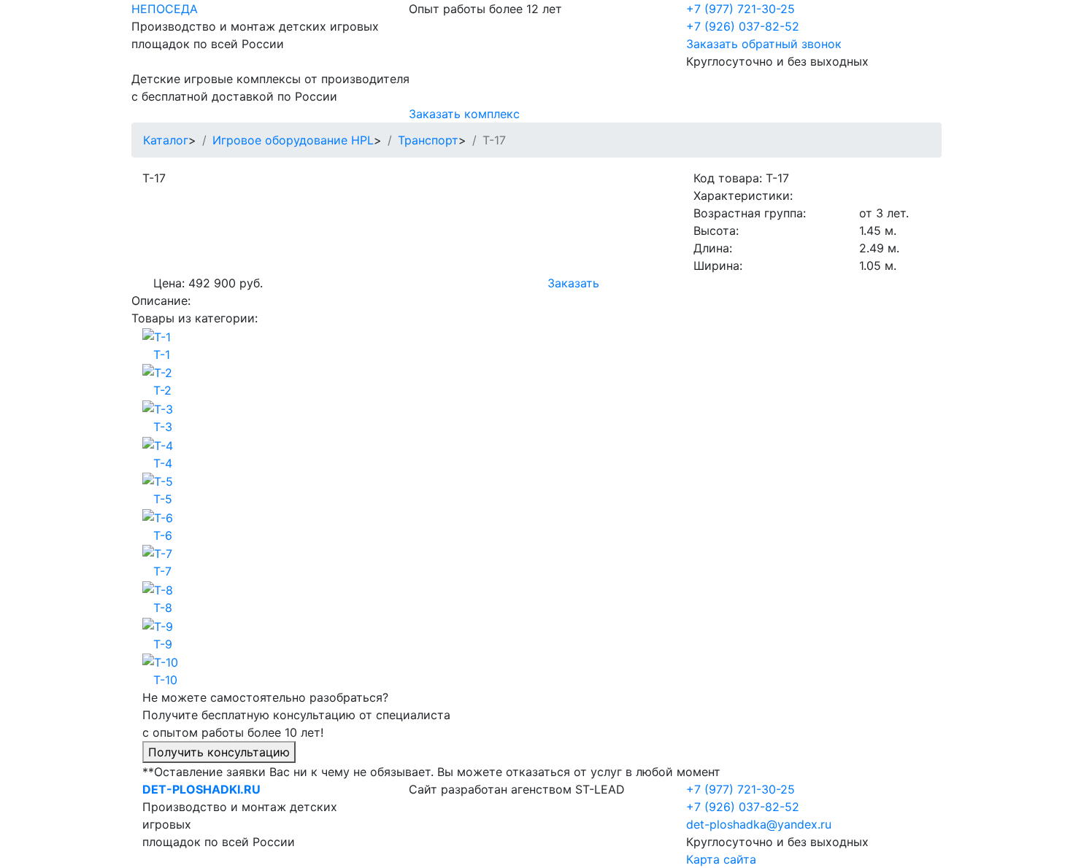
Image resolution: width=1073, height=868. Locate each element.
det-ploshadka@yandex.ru (758, 824)
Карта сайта (721, 859)
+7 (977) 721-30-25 (740, 8)
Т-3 (162, 426)
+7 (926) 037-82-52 (742, 26)
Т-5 (162, 499)
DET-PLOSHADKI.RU (201, 789)
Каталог (165, 140)
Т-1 (161, 354)
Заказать (573, 283)
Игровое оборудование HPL (293, 140)
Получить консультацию (219, 752)
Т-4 (162, 463)
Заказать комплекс (464, 113)
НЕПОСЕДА (164, 8)
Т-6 (162, 535)
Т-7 (162, 571)
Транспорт (428, 140)
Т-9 (162, 644)
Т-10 (165, 680)
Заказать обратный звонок (764, 43)
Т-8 (162, 607)
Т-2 (162, 390)
